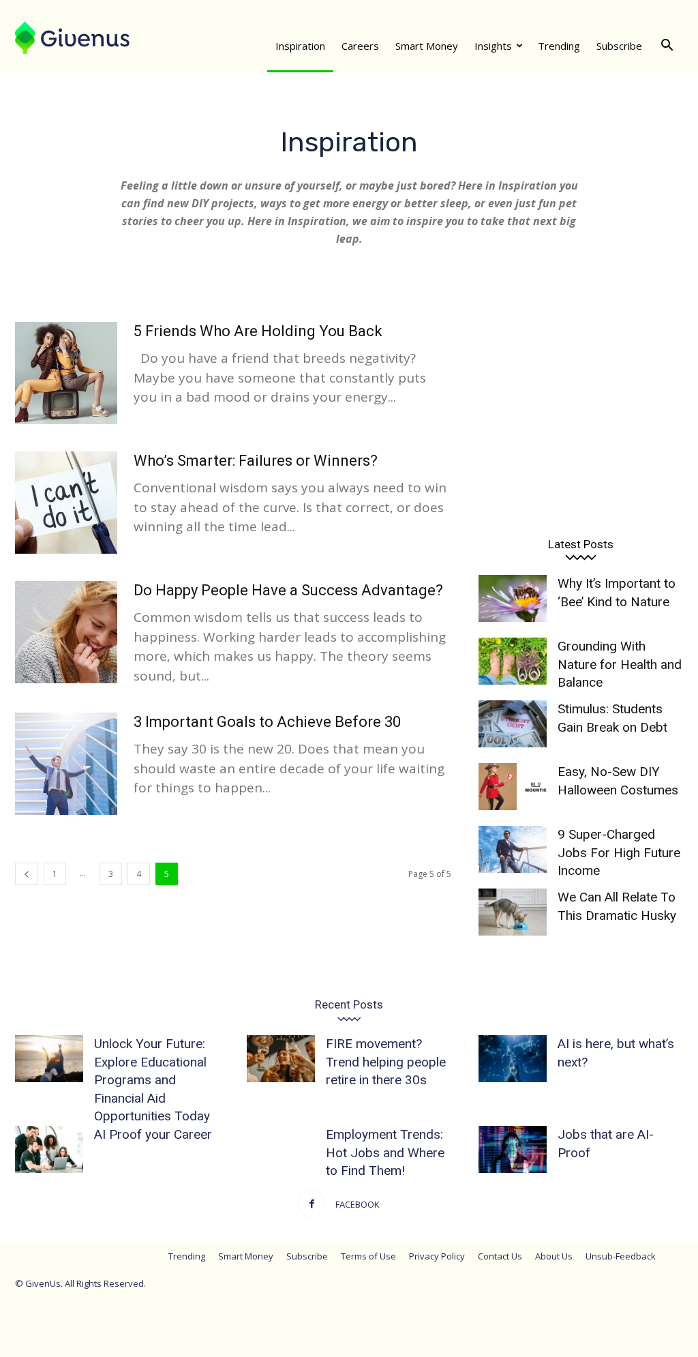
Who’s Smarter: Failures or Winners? (256, 460)
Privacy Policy (437, 1256)
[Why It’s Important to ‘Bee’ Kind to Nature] (513, 598)
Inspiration (300, 46)
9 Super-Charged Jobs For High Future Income (619, 852)
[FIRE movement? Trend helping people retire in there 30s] (281, 1058)
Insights (493, 46)
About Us (554, 1256)
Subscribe (619, 46)
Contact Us (500, 1256)
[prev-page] (26, 874)
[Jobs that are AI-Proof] (513, 1149)
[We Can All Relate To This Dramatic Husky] (513, 912)
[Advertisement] (581, 412)
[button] (666, 46)
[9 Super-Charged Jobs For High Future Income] (513, 849)
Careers (360, 46)
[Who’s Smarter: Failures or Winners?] (66, 502)
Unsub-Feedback (621, 1256)
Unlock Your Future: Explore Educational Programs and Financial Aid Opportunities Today (152, 1080)
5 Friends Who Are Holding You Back (258, 331)
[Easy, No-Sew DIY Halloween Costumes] (513, 786)
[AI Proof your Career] (49, 1149)
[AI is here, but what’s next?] (513, 1058)
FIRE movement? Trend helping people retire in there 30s (386, 1062)
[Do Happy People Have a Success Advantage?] (66, 632)
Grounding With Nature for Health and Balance (620, 664)
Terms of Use (368, 1256)
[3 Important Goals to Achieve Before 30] (66, 764)
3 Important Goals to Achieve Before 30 (267, 721)
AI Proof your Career (153, 1134)
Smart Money (426, 46)
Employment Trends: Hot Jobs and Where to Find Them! (385, 1152)
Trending (559, 46)
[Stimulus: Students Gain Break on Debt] (513, 723)
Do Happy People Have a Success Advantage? (288, 590)
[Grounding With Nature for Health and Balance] (513, 661)
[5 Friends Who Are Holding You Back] (66, 373)
